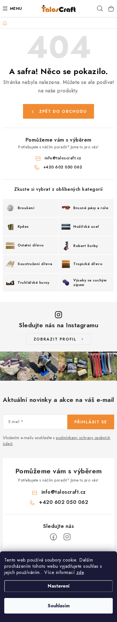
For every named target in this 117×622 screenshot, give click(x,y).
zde (80, 572)
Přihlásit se (90, 422)
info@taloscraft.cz (63, 158)
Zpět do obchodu (63, 111)
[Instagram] (67, 537)
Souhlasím (59, 606)
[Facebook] (53, 537)
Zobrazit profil (55, 339)
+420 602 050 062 (62, 167)
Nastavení (59, 586)
